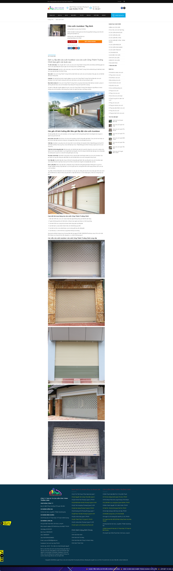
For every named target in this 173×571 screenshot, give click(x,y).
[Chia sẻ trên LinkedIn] (78, 48)
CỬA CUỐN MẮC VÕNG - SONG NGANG (117, 41)
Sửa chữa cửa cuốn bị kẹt (116, 96)
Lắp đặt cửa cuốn (114, 85)
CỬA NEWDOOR (114, 52)
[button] (49, 34)
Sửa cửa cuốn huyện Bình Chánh (118, 152)
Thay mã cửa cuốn (114, 110)
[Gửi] (124, 1)
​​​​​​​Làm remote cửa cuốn (115, 82)
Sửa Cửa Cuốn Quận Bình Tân (118, 121)
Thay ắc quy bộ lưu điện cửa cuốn (116, 99)
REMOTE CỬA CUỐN (115, 60)
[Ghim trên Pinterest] (76, 48)
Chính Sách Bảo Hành (77, 534)
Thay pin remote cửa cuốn (116, 105)
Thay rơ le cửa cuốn (115, 93)
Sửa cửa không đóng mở (116, 88)
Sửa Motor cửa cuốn (115, 77)
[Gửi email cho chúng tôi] (124, 8)
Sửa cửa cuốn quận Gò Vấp (118, 125)
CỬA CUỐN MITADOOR (115, 44)
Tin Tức (81, 15)
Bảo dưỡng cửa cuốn (115, 80)
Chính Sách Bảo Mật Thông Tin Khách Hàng (82, 540)
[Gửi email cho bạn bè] (74, 48)
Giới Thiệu (96, 15)
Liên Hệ (103, 15)
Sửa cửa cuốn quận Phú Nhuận (119, 129)
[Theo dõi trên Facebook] (122, 8)
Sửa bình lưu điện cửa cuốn (116, 72)
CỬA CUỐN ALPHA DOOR (116, 32)
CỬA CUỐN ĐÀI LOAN (115, 35)
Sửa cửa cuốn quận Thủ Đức (119, 134)
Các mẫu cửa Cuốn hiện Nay (117, 30)
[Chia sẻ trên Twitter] (71, 48)
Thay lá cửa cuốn (114, 90)
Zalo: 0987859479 (45, 534)
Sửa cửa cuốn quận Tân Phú (119, 143)
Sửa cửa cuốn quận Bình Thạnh (119, 138)
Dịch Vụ (60, 15)
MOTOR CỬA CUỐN (114, 57)
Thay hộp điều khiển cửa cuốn (117, 108)
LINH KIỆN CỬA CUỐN (115, 55)
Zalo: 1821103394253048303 (47, 537)
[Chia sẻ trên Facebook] (69, 48)
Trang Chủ (52, 15)
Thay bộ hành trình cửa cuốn (117, 113)
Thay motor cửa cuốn (115, 75)
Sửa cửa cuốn (60, 19)
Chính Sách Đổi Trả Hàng (78, 537)
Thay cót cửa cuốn (114, 102)
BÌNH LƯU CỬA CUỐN (115, 27)
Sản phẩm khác (114, 63)
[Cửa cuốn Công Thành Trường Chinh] (56, 8)
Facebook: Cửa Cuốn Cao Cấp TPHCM (50, 543)
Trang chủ (50, 19)
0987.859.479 (119, 15)
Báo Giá (88, 15)
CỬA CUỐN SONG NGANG (116, 47)
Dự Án (66, 15)
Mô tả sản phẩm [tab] (52, 56)
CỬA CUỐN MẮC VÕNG (115, 37)
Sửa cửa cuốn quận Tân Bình (119, 147)
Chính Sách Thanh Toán (77, 543)
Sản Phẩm (73, 15)
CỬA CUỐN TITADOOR (115, 50)
